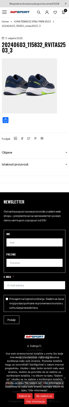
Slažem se (25, 396)
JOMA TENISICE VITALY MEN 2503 (32, 21)
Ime (8, 234)
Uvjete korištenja (34, 298)
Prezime (11, 254)
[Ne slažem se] (64, 378)
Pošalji (11, 319)
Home (5, 21)
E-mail (7, 277)
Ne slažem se (44, 396)
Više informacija (35, 401)
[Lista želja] (55, 12)
